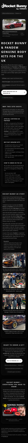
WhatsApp (15, 181)
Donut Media (14, 419)
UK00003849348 (11, 133)
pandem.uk (7, 168)
